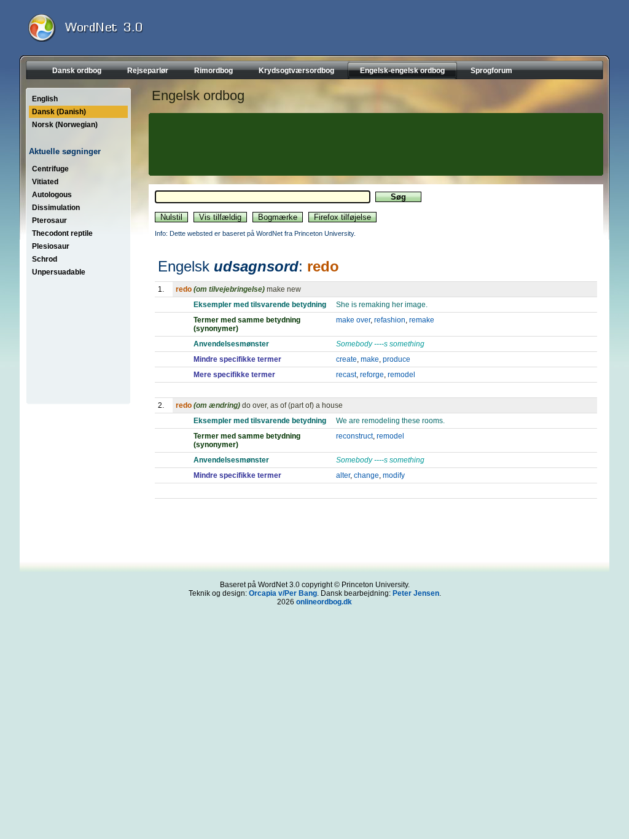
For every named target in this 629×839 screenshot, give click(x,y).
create (346, 359)
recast (346, 374)
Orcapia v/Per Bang (283, 593)
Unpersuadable (58, 272)
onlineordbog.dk (324, 602)
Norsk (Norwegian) (65, 124)
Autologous (52, 194)
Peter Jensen (416, 593)
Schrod (44, 259)
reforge (372, 374)
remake (421, 320)
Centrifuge (50, 169)
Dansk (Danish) (59, 111)
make (370, 359)
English (45, 99)
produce (396, 359)
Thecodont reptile (62, 233)
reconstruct (354, 436)
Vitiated (45, 182)
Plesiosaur (50, 246)
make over (353, 320)
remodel (401, 374)
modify (394, 475)
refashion (389, 320)
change (366, 475)
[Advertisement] (374, 144)
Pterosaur (49, 220)
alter (343, 475)
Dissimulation (56, 207)
